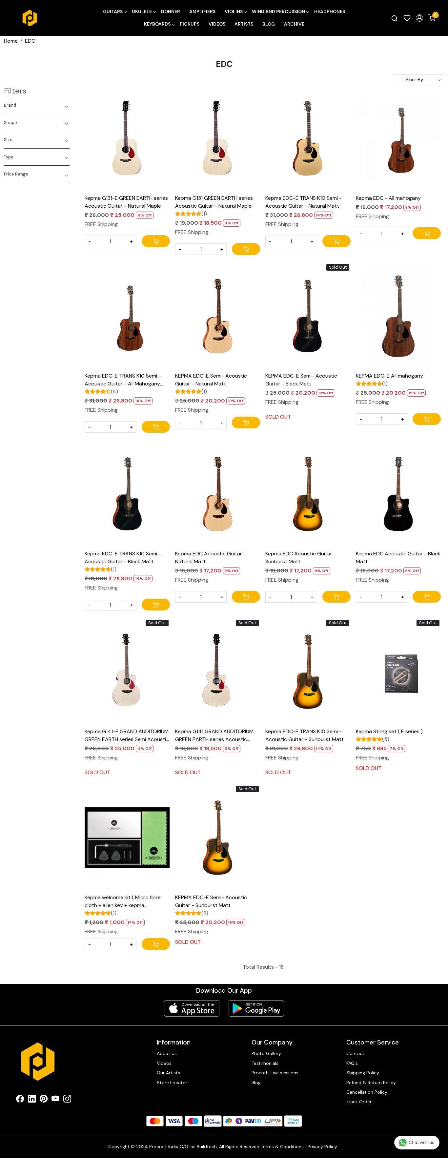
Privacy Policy (322, 1146)
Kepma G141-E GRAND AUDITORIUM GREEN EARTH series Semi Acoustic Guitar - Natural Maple (127, 735)
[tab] (37, 105)
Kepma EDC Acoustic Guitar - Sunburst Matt (300, 557)
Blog (268, 24)
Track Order (359, 1102)
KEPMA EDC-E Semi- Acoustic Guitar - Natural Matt (211, 379)
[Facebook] (20, 1100)
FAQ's (352, 1063)
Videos (217, 24)
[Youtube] (55, 1100)
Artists (243, 24)
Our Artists (168, 1073)
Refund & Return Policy (371, 1083)
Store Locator (172, 1083)
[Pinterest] (43, 1100)
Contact (355, 1053)
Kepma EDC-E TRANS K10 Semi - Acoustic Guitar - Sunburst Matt (304, 735)
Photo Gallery (266, 1053)
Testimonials (265, 1063)
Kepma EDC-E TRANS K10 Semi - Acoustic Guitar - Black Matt (123, 557)
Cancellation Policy (366, 1092)
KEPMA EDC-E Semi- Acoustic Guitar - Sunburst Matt (211, 901)
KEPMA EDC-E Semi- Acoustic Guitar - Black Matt (301, 379)
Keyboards (157, 24)
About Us (167, 1053)
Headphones (329, 11)
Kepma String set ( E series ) (389, 731)
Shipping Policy (362, 1073)
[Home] (30, 18)
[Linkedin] (32, 1100)
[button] (419, 18)
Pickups (189, 24)
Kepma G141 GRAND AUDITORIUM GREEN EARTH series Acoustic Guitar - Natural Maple (214, 735)
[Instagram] (67, 1100)
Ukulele (142, 11)
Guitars (113, 11)
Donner (170, 11)
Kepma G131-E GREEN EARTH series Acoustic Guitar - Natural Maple (126, 202)
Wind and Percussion (278, 11)
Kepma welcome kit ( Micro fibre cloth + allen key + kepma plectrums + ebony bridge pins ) (123, 901)
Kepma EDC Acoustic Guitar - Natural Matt (210, 557)
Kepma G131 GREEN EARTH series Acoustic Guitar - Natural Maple (214, 202)
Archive (294, 24)
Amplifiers (202, 11)
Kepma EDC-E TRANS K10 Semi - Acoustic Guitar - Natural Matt (303, 202)
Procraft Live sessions (275, 1073)
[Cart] (156, 241)
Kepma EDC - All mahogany (388, 198)
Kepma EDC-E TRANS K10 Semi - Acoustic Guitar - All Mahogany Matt (123, 380)
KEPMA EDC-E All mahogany (389, 375)
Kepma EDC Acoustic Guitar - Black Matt (398, 557)
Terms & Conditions (282, 1146)
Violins (234, 11)
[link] (394, 18)
